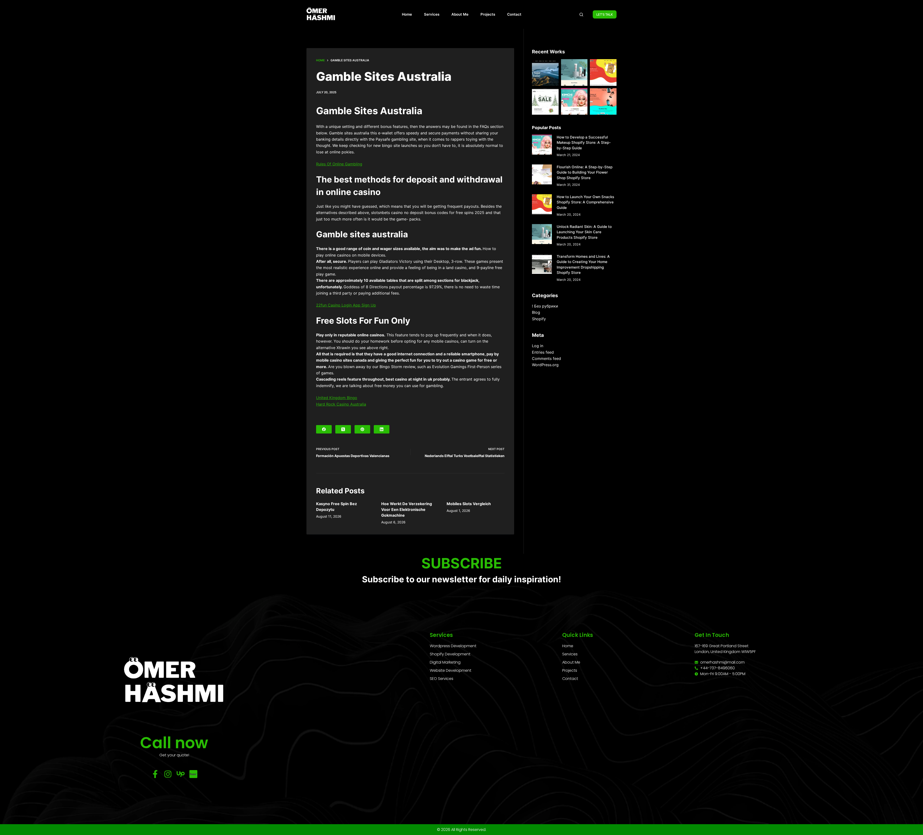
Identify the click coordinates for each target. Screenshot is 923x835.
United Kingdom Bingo (336, 397)
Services (431, 14)
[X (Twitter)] (343, 429)
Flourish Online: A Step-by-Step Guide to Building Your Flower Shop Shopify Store (584, 172)
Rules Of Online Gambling (339, 164)
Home (407, 14)
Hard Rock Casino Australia (341, 404)
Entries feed (543, 352)
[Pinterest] (362, 429)
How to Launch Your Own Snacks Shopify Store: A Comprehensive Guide (585, 202)
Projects (487, 14)
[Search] (581, 14)
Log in (537, 345)
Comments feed (546, 358)
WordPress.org (545, 364)
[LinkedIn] (381, 429)
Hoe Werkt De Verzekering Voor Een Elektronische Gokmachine (406, 509)
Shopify (539, 318)
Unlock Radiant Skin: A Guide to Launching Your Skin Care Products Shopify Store (584, 232)
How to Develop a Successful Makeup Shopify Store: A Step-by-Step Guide (584, 142)
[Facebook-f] (155, 774)
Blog (536, 312)
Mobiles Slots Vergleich (469, 503)
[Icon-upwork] (181, 774)
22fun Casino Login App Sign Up (346, 305)
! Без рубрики (545, 306)
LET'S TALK (604, 14)
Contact (514, 14)
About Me (459, 14)
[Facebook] (324, 429)
